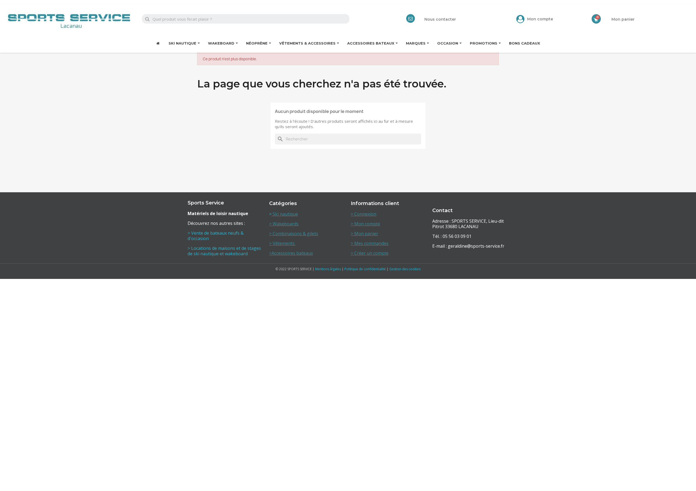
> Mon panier (364, 234)
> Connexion (363, 214)
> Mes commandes (370, 243)
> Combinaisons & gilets (293, 234)
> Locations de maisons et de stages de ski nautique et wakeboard (224, 251)
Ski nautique (285, 214)
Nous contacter (440, 19)
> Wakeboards (284, 224)
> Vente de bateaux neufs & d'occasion (216, 235)
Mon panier (623, 19)
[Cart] (596, 19)
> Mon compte (365, 224)
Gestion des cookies (405, 269)
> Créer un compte (370, 253)
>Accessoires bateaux (291, 253)
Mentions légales (328, 269)
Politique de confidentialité (365, 269)
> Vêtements (282, 243)
